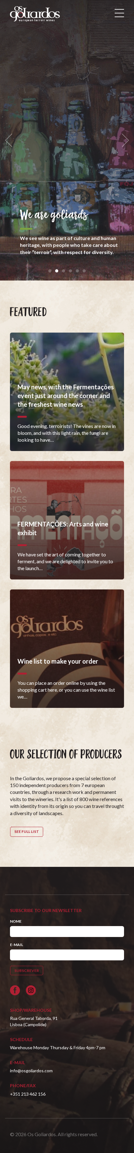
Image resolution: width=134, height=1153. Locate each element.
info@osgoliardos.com (31, 1070)
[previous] (10, 140)
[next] (123, 140)
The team (68, 208)
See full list (26, 831)
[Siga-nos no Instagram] (31, 990)
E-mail (16, 944)
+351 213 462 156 (27, 1094)
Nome (16, 921)
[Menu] (119, 13)
